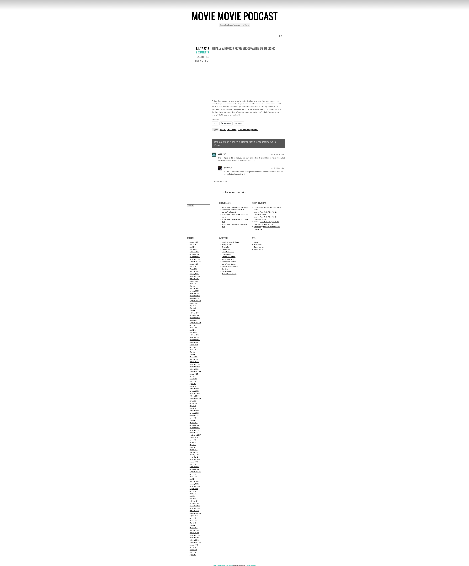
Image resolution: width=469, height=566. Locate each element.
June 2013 (193, 520)
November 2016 (195, 459)
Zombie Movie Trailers (229, 274)
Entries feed (258, 244)
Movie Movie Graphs (228, 257)
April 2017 (193, 447)
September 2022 (195, 323)
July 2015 (193, 474)
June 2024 (193, 283)
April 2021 (193, 354)
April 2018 (193, 420)
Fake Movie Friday (228, 252)
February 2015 (194, 481)
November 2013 (195, 508)
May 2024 (193, 286)
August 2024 (194, 281)
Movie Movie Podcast (235, 16)
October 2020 (194, 369)
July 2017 (193, 440)
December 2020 (195, 364)
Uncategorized (227, 271)
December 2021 (195, 337)
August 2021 (194, 345)
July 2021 (193, 347)
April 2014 (193, 496)
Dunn (220, 154)
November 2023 (195, 296)
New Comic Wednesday (230, 266)
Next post (241, 192)
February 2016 (194, 467)
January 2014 (194, 503)
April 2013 (193, 525)
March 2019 (193, 408)
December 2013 (195, 506)
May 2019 (193, 406)
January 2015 (194, 484)
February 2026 (194, 252)
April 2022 (193, 330)
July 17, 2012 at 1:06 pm (278, 154)
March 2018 (193, 423)
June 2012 (193, 550)
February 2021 (194, 359)
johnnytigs (257, 227)
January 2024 (194, 291)
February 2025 (194, 271)
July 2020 (193, 376)
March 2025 (193, 269)
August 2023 (194, 303)
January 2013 (194, 533)
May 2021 (193, 352)
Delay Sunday (226, 249)
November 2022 (195, 318)
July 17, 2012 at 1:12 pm (278, 168)
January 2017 (194, 454)
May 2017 (193, 445)
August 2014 (194, 489)
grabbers (222, 129)
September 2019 (195, 398)
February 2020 (194, 388)
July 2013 (193, 518)
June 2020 (193, 379)
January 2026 (194, 254)
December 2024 (195, 276)
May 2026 (193, 244)
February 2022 (194, 335)
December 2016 (195, 457)
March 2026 (193, 249)
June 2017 (193, 442)
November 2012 (195, 537)
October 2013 (194, 511)
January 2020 (194, 391)
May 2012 (193, 552)
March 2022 (193, 332)
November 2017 (195, 430)
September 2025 (195, 261)
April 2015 (193, 479)
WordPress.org (259, 249)
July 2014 (193, 491)
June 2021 (193, 349)
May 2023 (193, 308)
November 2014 (195, 486)
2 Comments (202, 52)
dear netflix (225, 247)
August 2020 (194, 374)
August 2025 (194, 264)
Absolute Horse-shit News (230, 242)
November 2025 (195, 259)
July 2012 (193, 547)
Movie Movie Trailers (228, 264)
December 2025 (195, 257)
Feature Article (226, 254)
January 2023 (194, 315)
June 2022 (193, 327)
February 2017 (194, 452)
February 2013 (194, 530)
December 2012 (195, 535)
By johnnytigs (203, 56)
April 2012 (193, 555)
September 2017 (195, 435)
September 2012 (195, 542)
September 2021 (195, 342)
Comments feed (259, 247)
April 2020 (193, 384)
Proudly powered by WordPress (223, 565)
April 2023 (193, 310)
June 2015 (193, 476)
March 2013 (193, 528)
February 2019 (194, 410)
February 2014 (194, 501)
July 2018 (193, 418)
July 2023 (193, 305)
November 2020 (195, 366)
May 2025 (193, 266)
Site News (225, 269)
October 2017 (194, 432)
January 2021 (194, 362)
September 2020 (195, 371)
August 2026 (194, 242)
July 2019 (193, 401)
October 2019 (194, 396)
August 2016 (194, 462)
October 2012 (194, 540)
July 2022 (193, 325)
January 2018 (194, 425)
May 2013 (193, 523)
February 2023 (194, 313)
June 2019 (193, 403)
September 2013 (195, 513)
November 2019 (195, 393)
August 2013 (194, 515)
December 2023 (195, 293)
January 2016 (194, 469)
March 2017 (193, 450)
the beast (254, 129)
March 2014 (193, 498)
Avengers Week (227, 244)
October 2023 (194, 298)
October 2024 (194, 279)
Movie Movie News (201, 61)
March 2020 (193, 386)
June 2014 (193, 493)
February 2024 (194, 288)
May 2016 (193, 464)
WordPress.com (251, 565)
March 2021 (193, 357)
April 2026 (193, 247)
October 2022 (194, 320)
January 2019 (194, 413)
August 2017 (194, 437)
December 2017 (195, 428)
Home (281, 35)
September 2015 (195, 472)
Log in (256, 242)
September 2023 (195, 301)
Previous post (229, 192)
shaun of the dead (244, 129)
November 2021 (195, 340)
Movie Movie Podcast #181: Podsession (235, 207)
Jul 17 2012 (202, 48)
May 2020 (193, 381)
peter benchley (232, 129)
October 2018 (194, 415)
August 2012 (194, 545)
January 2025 (194, 274)
